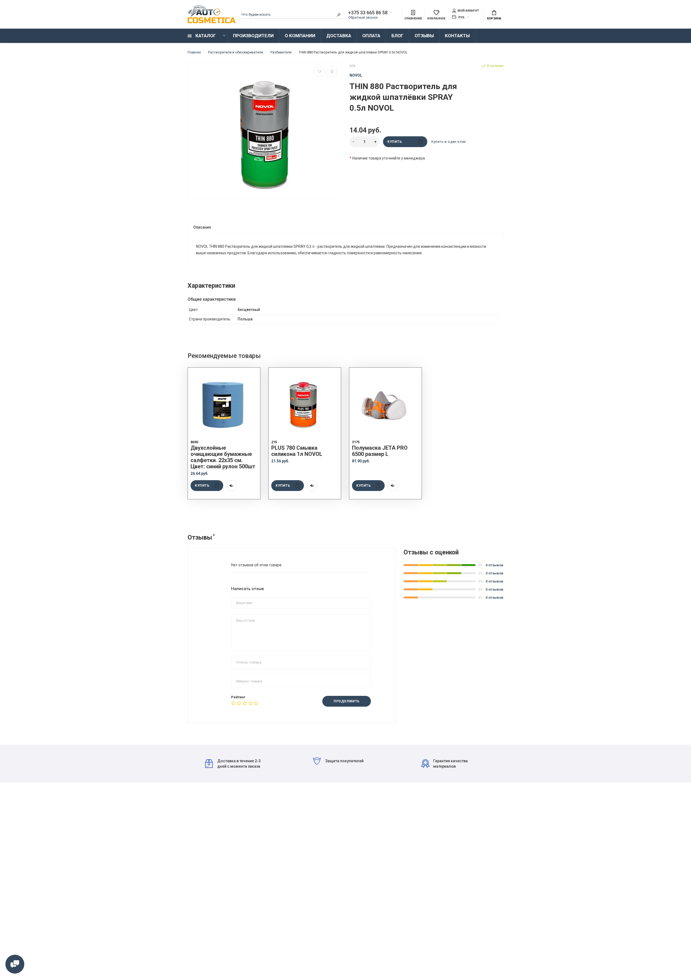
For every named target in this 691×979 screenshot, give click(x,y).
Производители (253, 35)
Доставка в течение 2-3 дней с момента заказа (239, 763)
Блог (397, 35)
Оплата (371, 35)
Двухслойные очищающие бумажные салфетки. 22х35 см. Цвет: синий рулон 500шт (223, 457)
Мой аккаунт (468, 10)
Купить (394, 142)
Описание (202, 227)
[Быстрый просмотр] (231, 485)
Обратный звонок (363, 17)
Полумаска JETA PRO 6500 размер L (380, 451)
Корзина (494, 18)
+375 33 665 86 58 (368, 12)
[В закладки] (319, 71)
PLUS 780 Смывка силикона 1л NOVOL (296, 451)
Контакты (457, 35)
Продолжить (347, 701)
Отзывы (424, 35)
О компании (300, 35)
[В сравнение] (331, 71)
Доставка (338, 35)
